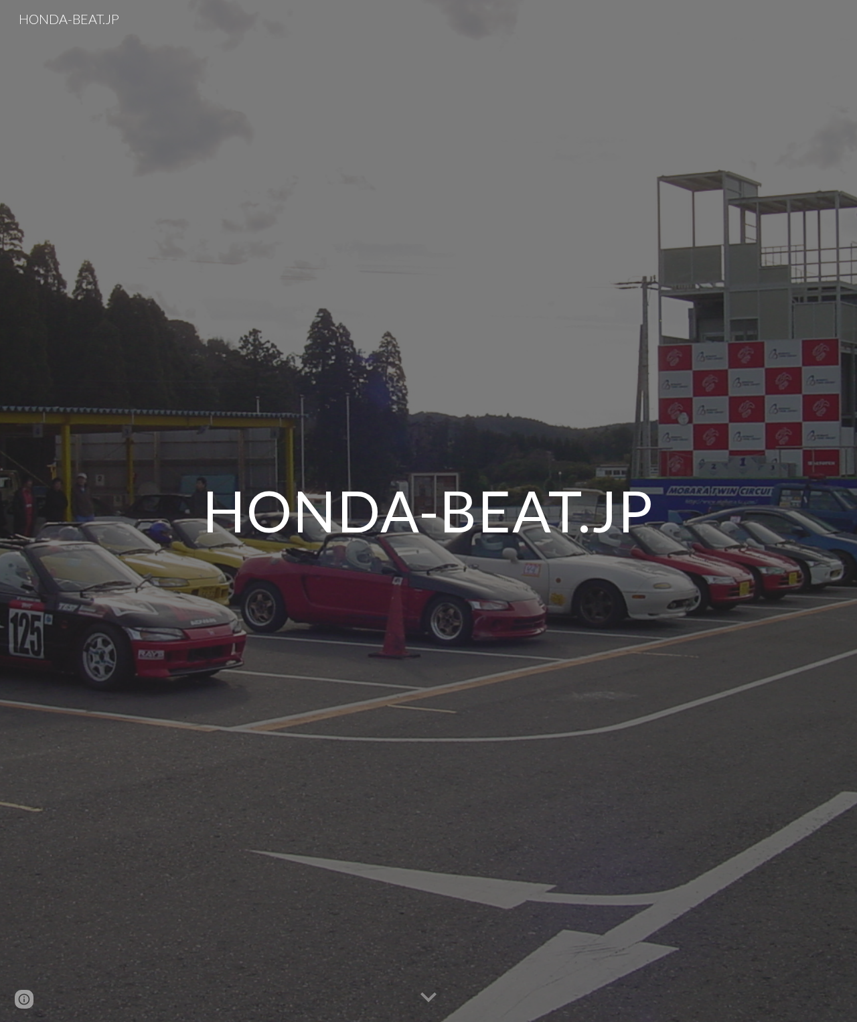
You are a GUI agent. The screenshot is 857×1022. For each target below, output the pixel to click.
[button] (428, 998)
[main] (428, 510)
